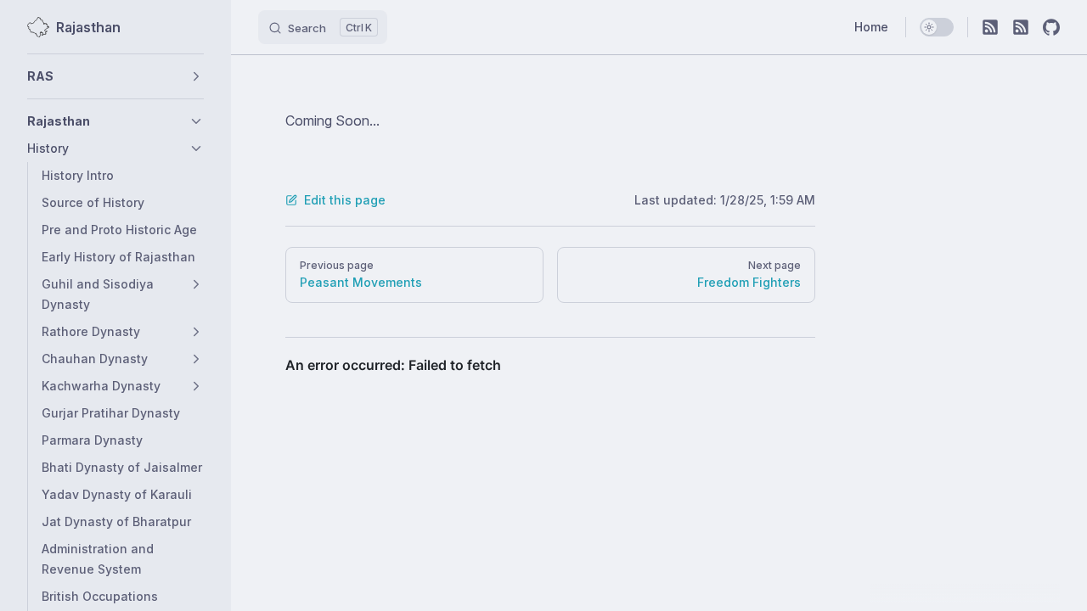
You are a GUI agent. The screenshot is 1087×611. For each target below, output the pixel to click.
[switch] (937, 27)
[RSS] (990, 27)
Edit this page (345, 200)
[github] (1051, 27)
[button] (115, 76)
